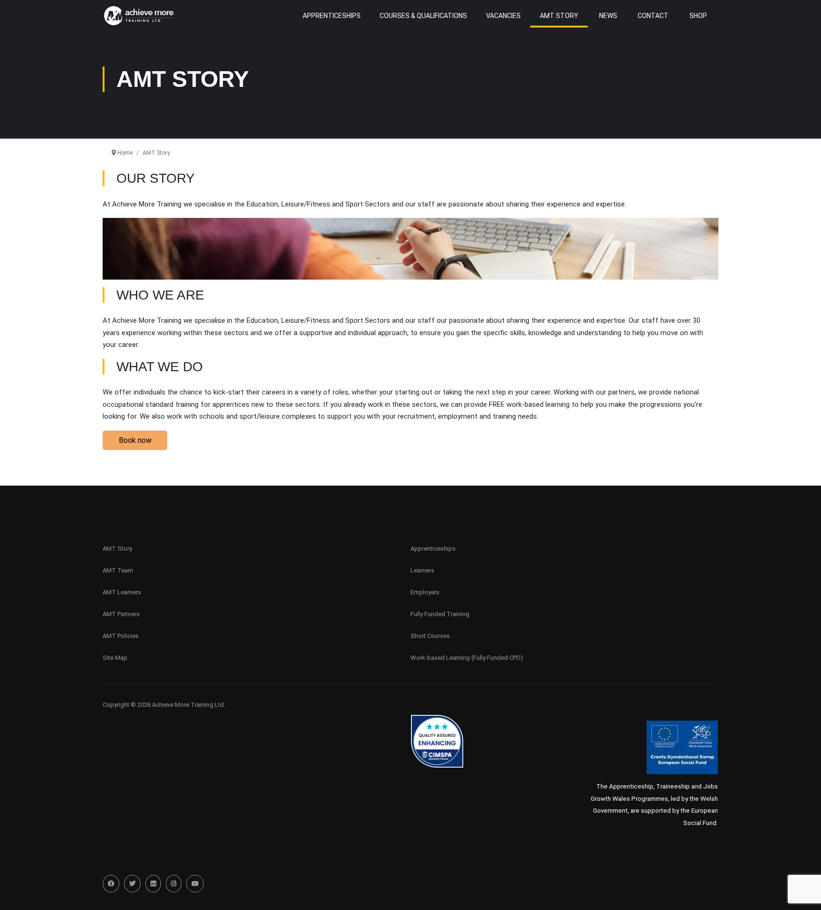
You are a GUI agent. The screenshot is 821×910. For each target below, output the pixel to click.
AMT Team (118, 570)
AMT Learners (122, 592)
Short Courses (430, 635)
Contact (653, 15)
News (608, 15)
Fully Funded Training (439, 614)
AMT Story (559, 15)
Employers (424, 592)
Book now (135, 440)
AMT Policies (121, 635)
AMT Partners (121, 614)
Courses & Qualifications (423, 15)
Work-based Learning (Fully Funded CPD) (466, 657)
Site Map (115, 657)
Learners (422, 570)
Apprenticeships (433, 548)
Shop (698, 15)
